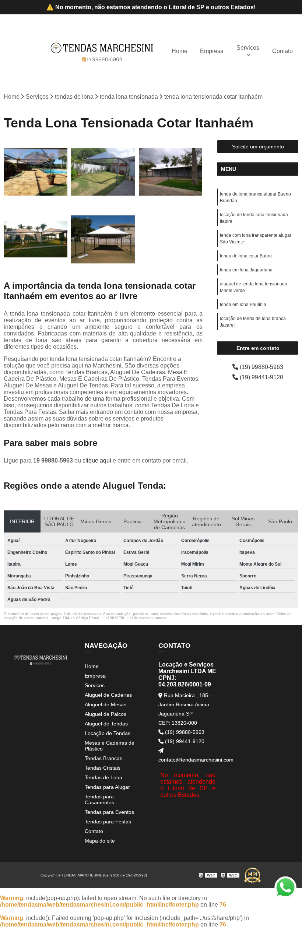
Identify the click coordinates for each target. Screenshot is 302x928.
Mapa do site (100, 841)
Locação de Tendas (107, 733)
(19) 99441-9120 (260, 377)
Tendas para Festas (108, 822)
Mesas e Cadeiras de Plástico (109, 746)
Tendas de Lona (103, 777)
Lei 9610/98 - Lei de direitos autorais (134, 618)
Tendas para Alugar (107, 787)
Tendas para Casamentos (99, 799)
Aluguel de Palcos (105, 714)
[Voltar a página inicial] (102, 51)
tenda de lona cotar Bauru (246, 256)
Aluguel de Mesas (105, 704)
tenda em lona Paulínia (243, 304)
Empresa (212, 51)
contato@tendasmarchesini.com (187, 760)
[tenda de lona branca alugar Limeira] (103, 239)
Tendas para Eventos (109, 812)
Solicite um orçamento (258, 147)
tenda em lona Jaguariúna (246, 270)
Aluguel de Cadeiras (108, 695)
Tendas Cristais (102, 768)
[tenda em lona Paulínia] (35, 239)
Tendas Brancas (103, 758)
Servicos (247, 48)
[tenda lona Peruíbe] (171, 172)
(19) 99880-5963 (260, 367)
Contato (282, 51)
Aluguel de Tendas (106, 724)
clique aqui (96, 460)
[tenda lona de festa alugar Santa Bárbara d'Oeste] (35, 172)
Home (179, 51)
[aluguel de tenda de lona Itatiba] (103, 172)
